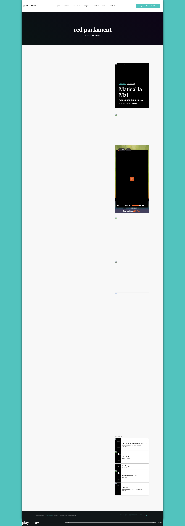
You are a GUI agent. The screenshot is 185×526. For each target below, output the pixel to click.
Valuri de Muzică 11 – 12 (131, 356)
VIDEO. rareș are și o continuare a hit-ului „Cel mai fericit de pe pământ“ (135, 413)
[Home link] (30, 6)
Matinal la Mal (130, 92)
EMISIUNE (122, 83)
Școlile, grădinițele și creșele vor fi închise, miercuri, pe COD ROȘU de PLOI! (135, 384)
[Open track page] (63, 522)
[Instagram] (146, 515)
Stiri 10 (126, 347)
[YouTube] (144, 515)
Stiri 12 (126, 366)
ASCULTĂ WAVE (148, 6)
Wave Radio (48, 515)
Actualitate (43, 81)
